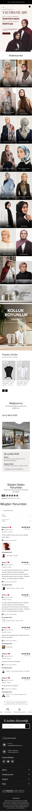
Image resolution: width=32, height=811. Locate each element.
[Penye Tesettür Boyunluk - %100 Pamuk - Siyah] (8, 370)
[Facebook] (4, 761)
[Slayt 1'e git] (15, 49)
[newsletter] (27, 726)
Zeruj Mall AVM (9, 415)
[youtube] (8, 761)
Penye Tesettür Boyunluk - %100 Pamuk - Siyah (8, 382)
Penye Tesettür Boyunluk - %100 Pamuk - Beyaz (23, 382)
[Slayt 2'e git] (16, 49)
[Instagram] (12, 761)
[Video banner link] (16, 294)
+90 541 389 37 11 (13, 752)
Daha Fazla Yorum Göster (15, 703)
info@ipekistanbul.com (15, 745)
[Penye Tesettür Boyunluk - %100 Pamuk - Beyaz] (23, 370)
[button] (3, 2)
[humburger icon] (3, 7)
